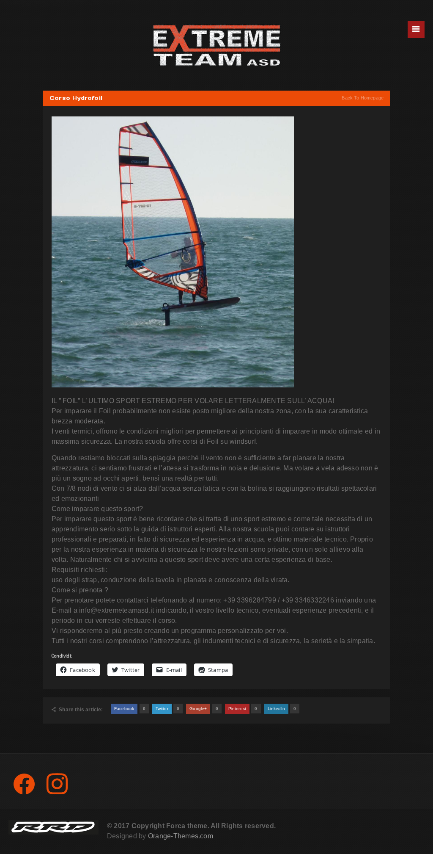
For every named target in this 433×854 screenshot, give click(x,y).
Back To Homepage (363, 97)
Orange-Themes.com (180, 836)
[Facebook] (24, 783)
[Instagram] (57, 783)
